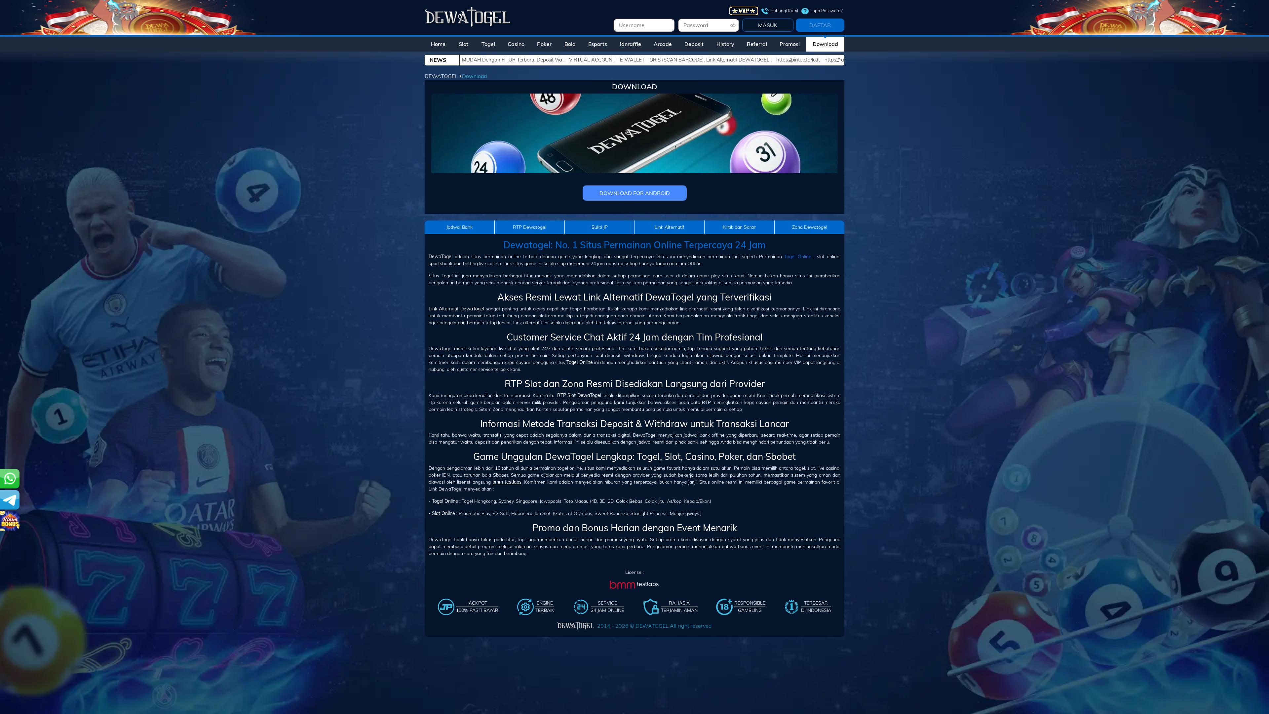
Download (825, 44)
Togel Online (797, 256)
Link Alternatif (669, 227)
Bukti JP (600, 227)
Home (438, 44)
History (725, 44)
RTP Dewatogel (529, 227)
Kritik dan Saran (739, 227)
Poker (544, 44)
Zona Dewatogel (809, 227)
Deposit (694, 44)
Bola (570, 44)
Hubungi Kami (784, 10)
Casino (516, 44)
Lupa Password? (826, 10)
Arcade (663, 44)
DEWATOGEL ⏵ (443, 76)
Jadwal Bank (459, 227)
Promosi (790, 44)
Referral (757, 44)
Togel (488, 44)
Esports (597, 44)
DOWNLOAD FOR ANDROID (634, 193)
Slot (463, 44)
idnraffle (630, 44)
